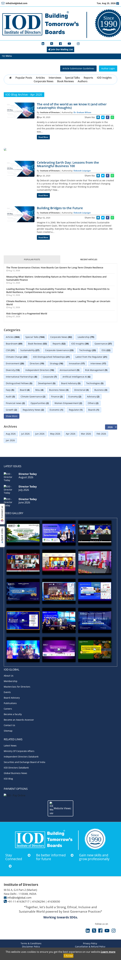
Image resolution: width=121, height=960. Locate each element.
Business (100, 389)
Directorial (81, 389)
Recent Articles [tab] (88, 259)
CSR (10, 350)
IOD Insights (104, 77)
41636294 (38, 901)
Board (25, 389)
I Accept (68, 955)
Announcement (69, 370)
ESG (106, 350)
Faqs (10, 389)
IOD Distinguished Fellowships (51, 356)
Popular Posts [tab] (32, 259)
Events (7, 692)
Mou (39, 389)
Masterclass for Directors (17, 686)
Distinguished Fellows (19, 383)
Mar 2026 (86, 433)
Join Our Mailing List (61, 49)
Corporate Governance (59, 350)
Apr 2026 (70, 433)
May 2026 (55, 433)
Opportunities (40, 403)
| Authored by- (67, 112)
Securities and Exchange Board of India (24, 762)
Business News (59, 389)
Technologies (95, 383)
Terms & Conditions (31, 943)
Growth (11, 409)
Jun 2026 (39, 433)
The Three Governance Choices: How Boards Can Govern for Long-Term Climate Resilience (54, 267)
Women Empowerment (68, 403)
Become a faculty (13, 714)
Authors (82, 81)
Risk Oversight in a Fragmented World (26, 313)
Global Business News (15, 773)
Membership (10, 681)
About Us (8, 675)
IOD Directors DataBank (16, 767)
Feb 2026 (101, 433)
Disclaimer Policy (31, 946)
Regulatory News (33, 409)
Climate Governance (33, 396)
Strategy (56, 363)
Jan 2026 (10, 440)
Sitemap (8, 730)
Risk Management (96, 370)
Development (46, 383)
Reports (88, 77)
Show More (11, 416)
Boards (93, 409)
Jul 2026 (25, 433)
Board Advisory (71, 383)
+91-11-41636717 (18, 901)
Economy (74, 396)
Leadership (86, 336)
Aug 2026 (11, 433)
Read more (43, 137)
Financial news (15, 403)
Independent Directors (39, 370)
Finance (57, 396)
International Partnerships (21, 376)
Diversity (13, 370)
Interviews (55, 77)
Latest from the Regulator (91, 356)
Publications (10, 703)
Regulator (76, 409)
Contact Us (9, 725)
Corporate (50, 376)
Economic (56, 409)
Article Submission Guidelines (78, 68)
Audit (10, 396)
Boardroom (14, 343)
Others (93, 403)
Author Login (108, 68)
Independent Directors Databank (21, 756)
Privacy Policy (90, 943)
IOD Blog (8, 778)
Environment (15, 363)
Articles (40, 77)
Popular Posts (23, 77)
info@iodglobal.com (19, 897)
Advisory (93, 396)
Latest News (10, 745)
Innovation (77, 363)
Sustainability (29, 350)
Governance (103, 343)
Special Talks (72, 77)
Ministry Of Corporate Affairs (19, 751)
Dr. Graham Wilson (82, 112)
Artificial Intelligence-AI (76, 376)
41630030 (53, 901)
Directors (37, 363)
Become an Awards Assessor (19, 719)
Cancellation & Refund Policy (90, 946)
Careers (8, 708)
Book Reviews (65, 81)
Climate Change (16, 356)
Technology (87, 350)
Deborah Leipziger (82, 170)
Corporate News (43, 81)
